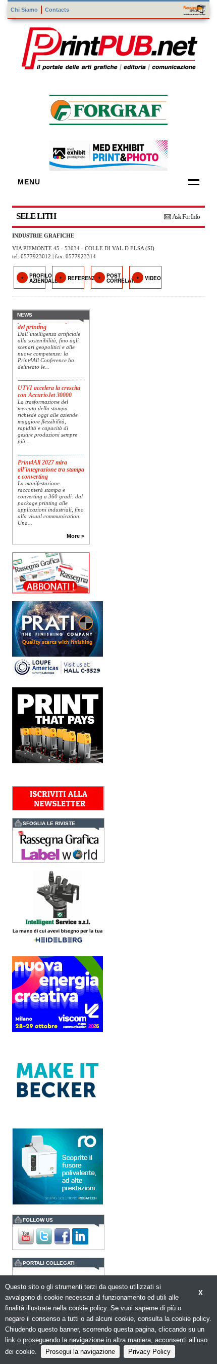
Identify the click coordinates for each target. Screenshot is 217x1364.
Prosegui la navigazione (80, 1351)
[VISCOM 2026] (57, 993)
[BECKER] (57, 1079)
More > (75, 536)
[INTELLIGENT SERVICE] (57, 907)
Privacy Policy (149, 1351)
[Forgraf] (108, 108)
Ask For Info (186, 216)
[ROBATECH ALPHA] (57, 1165)
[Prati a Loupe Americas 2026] (57, 638)
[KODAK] (57, 724)
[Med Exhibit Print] (108, 154)
